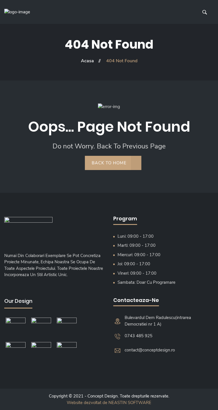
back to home (109, 163)
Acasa (87, 61)
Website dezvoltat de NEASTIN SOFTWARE (109, 402)
